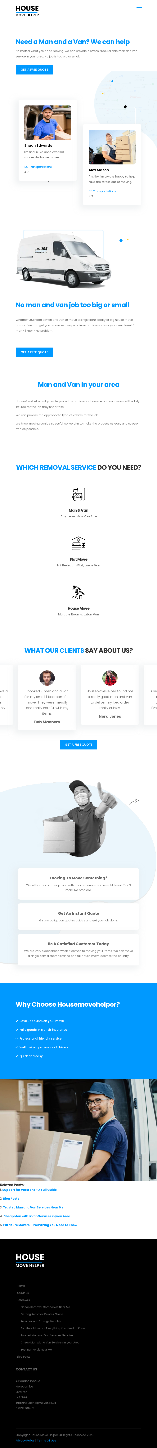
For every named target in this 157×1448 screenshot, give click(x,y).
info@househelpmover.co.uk (36, 1403)
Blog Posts (11, 1199)
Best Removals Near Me (36, 1349)
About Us (23, 1293)
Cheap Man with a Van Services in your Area (36, 1216)
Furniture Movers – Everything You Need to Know (40, 1225)
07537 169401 (25, 1408)
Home (21, 1286)
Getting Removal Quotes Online (42, 1314)
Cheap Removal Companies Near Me (45, 1307)
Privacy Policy (25, 1440)
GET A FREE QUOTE (34, 69)
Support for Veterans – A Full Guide (29, 1190)
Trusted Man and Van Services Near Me (33, 1207)
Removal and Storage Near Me (41, 1321)
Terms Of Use (46, 1440)
